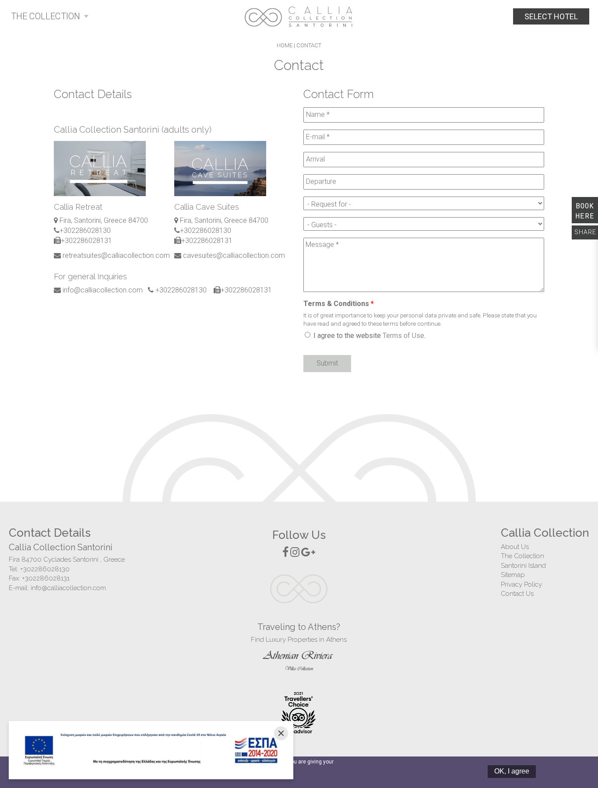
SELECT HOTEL (551, 16)
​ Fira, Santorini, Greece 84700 (103, 220)
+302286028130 (45, 569)
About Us (515, 547)
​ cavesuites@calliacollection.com (233, 255)
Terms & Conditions (338, 303)
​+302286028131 (86, 240)
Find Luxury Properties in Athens (299, 640)
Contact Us (517, 594)
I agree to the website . (369, 335)
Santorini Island (523, 566)
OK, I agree (511, 771)
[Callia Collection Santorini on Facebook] (285, 552)
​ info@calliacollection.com (102, 290)
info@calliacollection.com (68, 588)
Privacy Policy (521, 584)
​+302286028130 (85, 230)
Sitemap (513, 575)
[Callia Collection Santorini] (299, 16)
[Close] (281, 733)
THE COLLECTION (45, 16)
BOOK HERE (585, 210)
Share (585, 232)
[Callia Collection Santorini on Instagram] (294, 552)
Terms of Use (403, 335)
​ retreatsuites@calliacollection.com (115, 255)
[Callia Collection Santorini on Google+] (308, 552)
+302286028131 (46, 578)
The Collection (522, 556)
